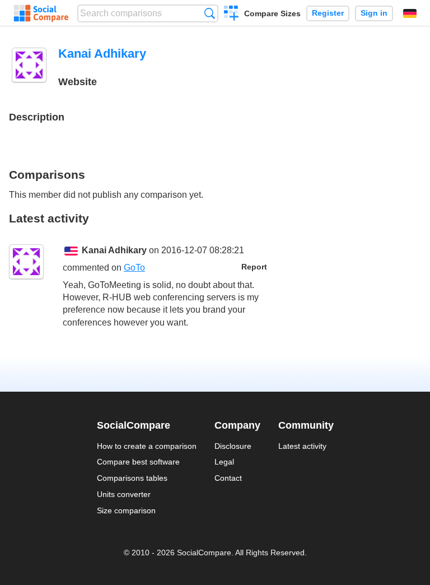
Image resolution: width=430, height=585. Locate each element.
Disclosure (232, 446)
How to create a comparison (147, 446)
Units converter (124, 494)
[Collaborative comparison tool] (41, 13)
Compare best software (138, 461)
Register (328, 13)
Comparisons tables (132, 477)
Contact (228, 477)
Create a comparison (231, 14)
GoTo (134, 267)
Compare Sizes (272, 13)
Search (209, 13)
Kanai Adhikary (114, 250)
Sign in (374, 13)
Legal (224, 461)
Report (254, 267)
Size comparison (126, 510)
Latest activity (302, 446)
